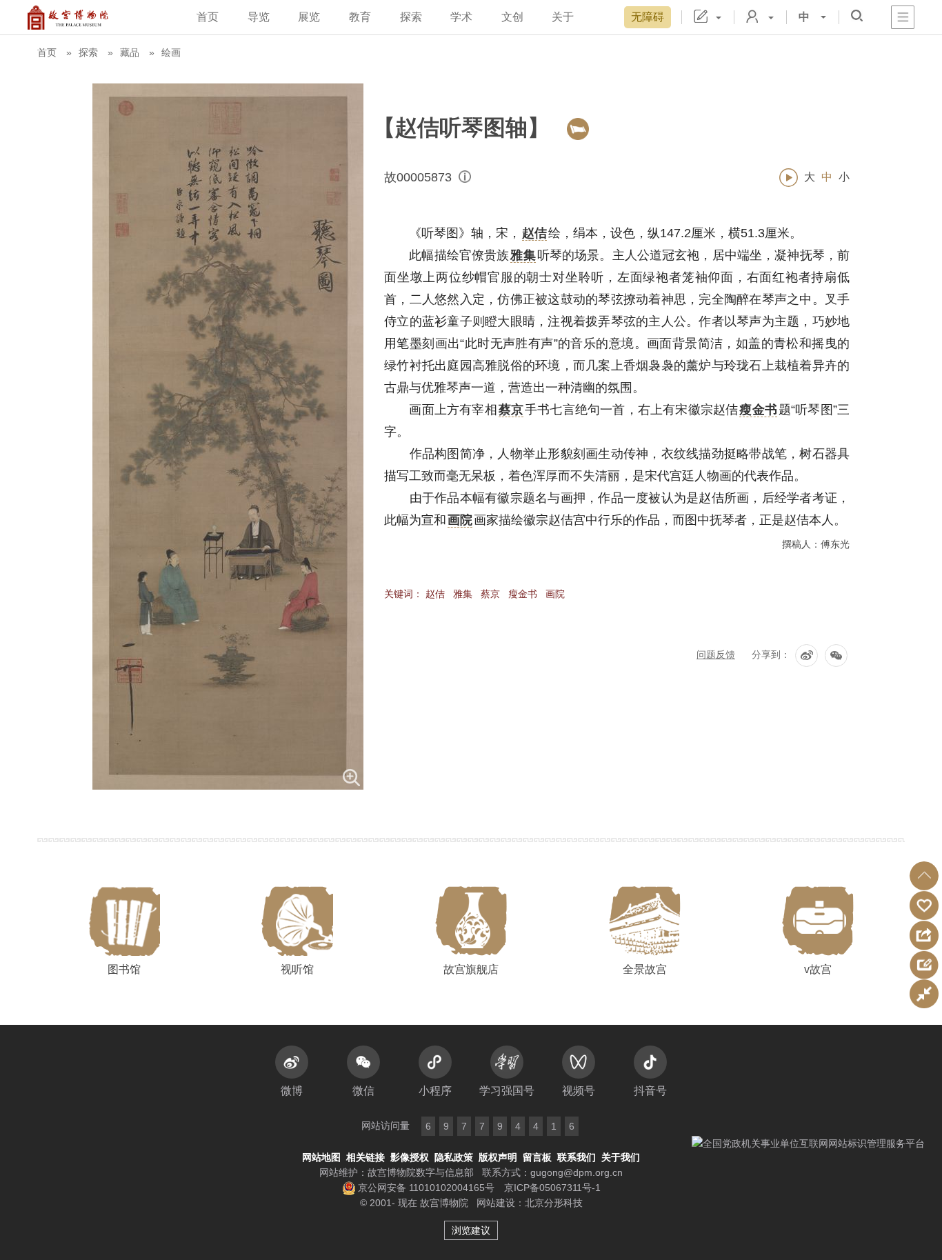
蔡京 (490, 593)
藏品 (129, 52)
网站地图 (321, 1157)
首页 (208, 17)
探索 (411, 17)
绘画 (171, 52)
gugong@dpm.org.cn (576, 1172)
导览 (259, 17)
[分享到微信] (836, 655)
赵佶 (435, 593)
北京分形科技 (554, 1202)
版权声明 (498, 1157)
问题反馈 (716, 654)
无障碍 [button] (647, 17)
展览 (309, 17)
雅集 (462, 593)
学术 (461, 17)
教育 (360, 17)
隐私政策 (453, 1157)
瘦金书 (522, 593)
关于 (563, 17)
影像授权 (409, 1157)
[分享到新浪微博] (806, 655)
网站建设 (496, 1202)
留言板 (537, 1157)
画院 (555, 593)
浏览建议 (471, 1230)
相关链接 (365, 1157)
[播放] (788, 177)
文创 (512, 17)
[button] (924, 875)
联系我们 (576, 1157)
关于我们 (620, 1157)
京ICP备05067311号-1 (552, 1187)
